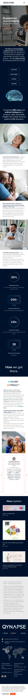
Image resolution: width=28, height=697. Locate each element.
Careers (23, 633)
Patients (14, 69)
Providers (14, 74)
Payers (14, 79)
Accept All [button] (13, 693)
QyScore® (5, 390)
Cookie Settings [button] (6, 693)
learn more (8, 28)
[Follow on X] (5, 676)
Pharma (14, 83)
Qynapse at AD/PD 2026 (9, 513)
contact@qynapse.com (6, 672)
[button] (2, 475)
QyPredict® (6, 418)
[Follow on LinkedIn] (2, 676)
